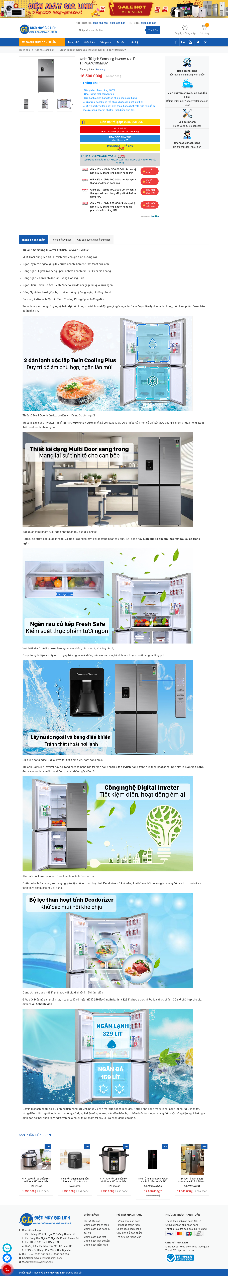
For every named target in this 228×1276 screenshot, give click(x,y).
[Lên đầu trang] (222, 1266)
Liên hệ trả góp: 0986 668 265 (121, 122)
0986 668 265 (100, 23)
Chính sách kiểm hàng (96, 1244)
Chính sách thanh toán (96, 1224)
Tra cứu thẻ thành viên (129, 1236)
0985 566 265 (118, 23)
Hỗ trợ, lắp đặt (92, 1221)
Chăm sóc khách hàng (129, 1228)
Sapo (86, 1272)
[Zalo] (7, 1248)
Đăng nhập (190, 33)
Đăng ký (178, 33)
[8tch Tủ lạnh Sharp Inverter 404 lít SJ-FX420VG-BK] (153, 1159)
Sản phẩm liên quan (35, 1134)
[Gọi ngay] (7, 1269)
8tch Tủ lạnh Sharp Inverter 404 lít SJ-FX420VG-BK (153, 1180)
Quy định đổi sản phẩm (129, 1232)
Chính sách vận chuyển (97, 1240)
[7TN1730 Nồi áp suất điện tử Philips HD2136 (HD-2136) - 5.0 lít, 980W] (114, 1159)
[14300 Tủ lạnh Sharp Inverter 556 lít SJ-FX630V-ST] (192, 1159)
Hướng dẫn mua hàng (129, 1221)
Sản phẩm (106, 42)
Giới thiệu (89, 42)
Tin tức (121, 42)
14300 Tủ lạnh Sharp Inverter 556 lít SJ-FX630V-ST (192, 1181)
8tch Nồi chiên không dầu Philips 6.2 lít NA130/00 (75, 1180)
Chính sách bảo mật (95, 1236)
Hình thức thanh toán (128, 1224)
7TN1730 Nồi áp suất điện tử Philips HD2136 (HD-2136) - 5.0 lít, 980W (114, 1181)
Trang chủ (73, 42)
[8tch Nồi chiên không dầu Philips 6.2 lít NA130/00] (75, 1159)
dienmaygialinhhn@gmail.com (45, 1257)
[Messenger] (7, 1258)
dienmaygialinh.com (43, 1261)
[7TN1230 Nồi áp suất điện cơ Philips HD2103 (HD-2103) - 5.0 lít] (36, 1159)
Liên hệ (134, 42)
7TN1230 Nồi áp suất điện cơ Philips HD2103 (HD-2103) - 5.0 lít (36, 1181)
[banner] (114, 8)
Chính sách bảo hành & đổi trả (97, 1230)
